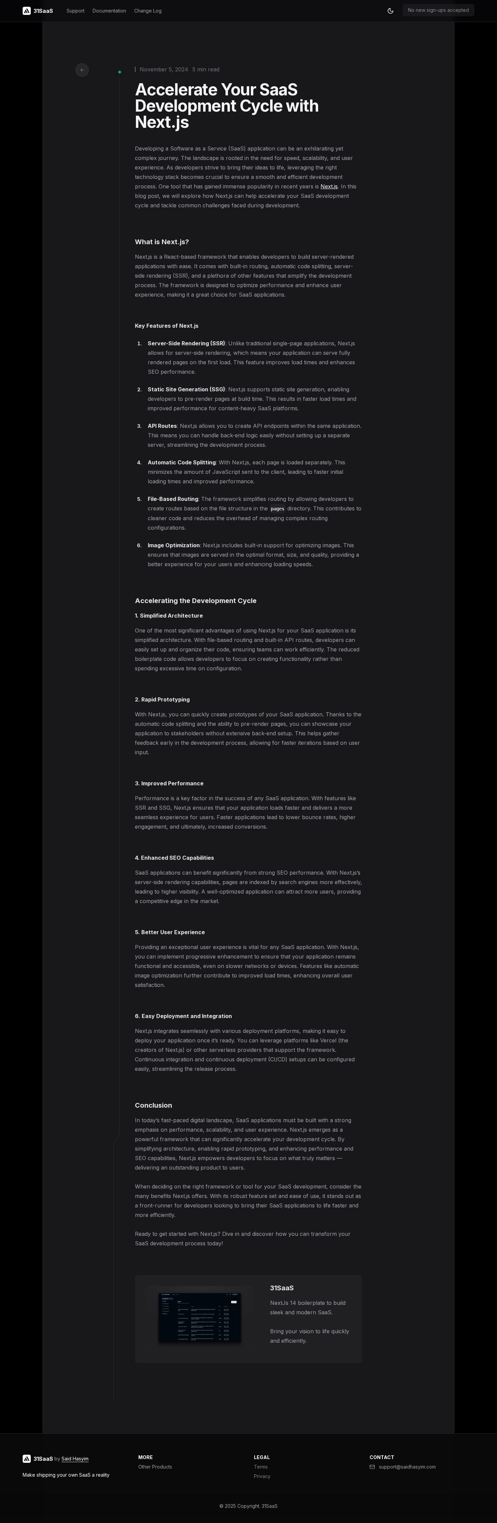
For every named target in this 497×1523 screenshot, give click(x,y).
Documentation (109, 11)
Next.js (329, 186)
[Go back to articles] (82, 70)
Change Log (148, 11)
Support (76, 11)
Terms (261, 1467)
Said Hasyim (75, 1458)
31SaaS (270, 1506)
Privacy (262, 1476)
